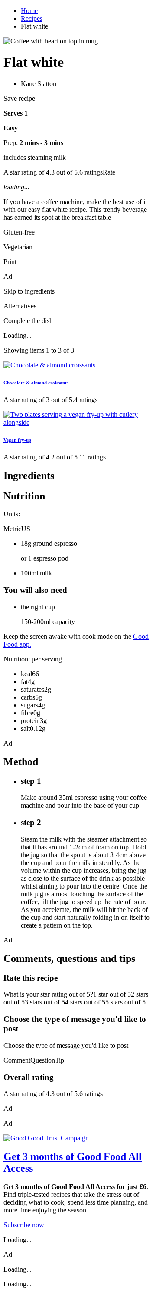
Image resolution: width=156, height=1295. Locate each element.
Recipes (31, 18)
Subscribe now (23, 1225)
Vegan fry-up (17, 440)
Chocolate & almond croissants (35, 382)
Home (29, 10)
